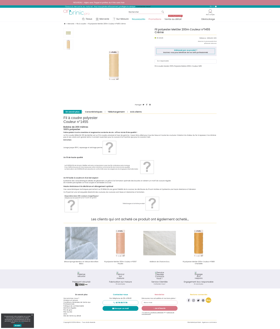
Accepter (17, 325)
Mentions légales (69, 308)
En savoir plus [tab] (73, 111)
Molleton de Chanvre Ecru (159, 262)
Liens (65, 314)
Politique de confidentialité (73, 306)
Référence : (203, 38)
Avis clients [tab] (136, 111)
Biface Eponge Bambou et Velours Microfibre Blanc (81, 263)
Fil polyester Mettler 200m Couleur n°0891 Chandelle (199, 263)
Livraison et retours (70, 300)
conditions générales (156, 312)
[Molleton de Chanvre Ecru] (159, 243)
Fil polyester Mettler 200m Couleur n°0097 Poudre (120, 263)
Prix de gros (67, 310)
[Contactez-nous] (215, 6)
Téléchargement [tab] (116, 111)
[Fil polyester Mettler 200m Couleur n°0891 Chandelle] (198, 243)
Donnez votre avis (211, 43)
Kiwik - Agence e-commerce (207, 322)
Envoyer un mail (122, 308)
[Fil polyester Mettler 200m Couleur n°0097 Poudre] (120, 243)
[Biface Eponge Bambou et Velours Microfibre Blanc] (81, 243)
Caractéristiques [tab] (93, 111)
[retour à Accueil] (64, 24)
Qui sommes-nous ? (71, 298)
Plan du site (67, 312)
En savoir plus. (20, 322)
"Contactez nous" (143, 6)
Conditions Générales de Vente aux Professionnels (76, 303)
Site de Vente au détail (72, 316)
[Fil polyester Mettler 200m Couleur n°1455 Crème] (68, 33)
